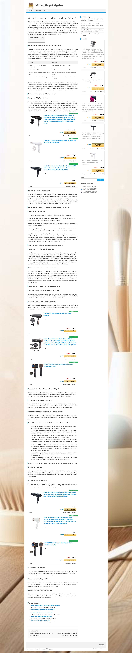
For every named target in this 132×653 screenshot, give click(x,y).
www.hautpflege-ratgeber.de (89, 188)
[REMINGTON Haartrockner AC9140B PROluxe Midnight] (93, 75)
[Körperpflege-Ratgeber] (30, 8)
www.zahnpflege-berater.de (89, 189)
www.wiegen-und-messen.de (89, 192)
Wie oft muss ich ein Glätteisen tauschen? (41, 616)
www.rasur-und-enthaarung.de (90, 191)
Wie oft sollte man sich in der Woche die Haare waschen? (45, 605)
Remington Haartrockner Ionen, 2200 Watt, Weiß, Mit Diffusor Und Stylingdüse (92, 162)
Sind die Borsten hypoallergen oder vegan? (90, 23)
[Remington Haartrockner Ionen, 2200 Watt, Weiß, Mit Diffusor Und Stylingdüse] (93, 155)
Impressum (101, 644)
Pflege (45, 10)
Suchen (82, 177)
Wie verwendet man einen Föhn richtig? (41, 620)
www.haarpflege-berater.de (89, 186)
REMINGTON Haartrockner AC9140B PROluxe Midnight (92, 81)
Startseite (30, 10)
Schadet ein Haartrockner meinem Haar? (41, 612)
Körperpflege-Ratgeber (49, 5)
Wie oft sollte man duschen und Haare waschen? (43, 609)
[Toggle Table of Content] (42, 37)
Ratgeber (38, 10)
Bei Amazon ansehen (70, 132)
